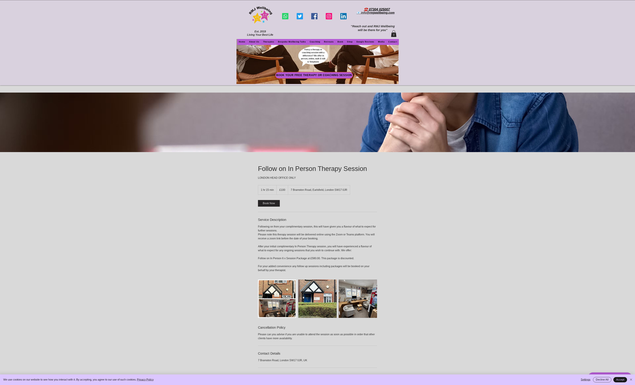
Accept (620, 379)
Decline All (602, 379)
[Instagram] (329, 16)
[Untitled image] (277, 299)
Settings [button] (585, 379)
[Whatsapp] (285, 16)
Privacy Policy (145, 379)
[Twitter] (300, 16)
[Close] (631, 379)
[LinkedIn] (343, 16)
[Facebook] (314, 16)
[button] (394, 33)
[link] (269, 203)
